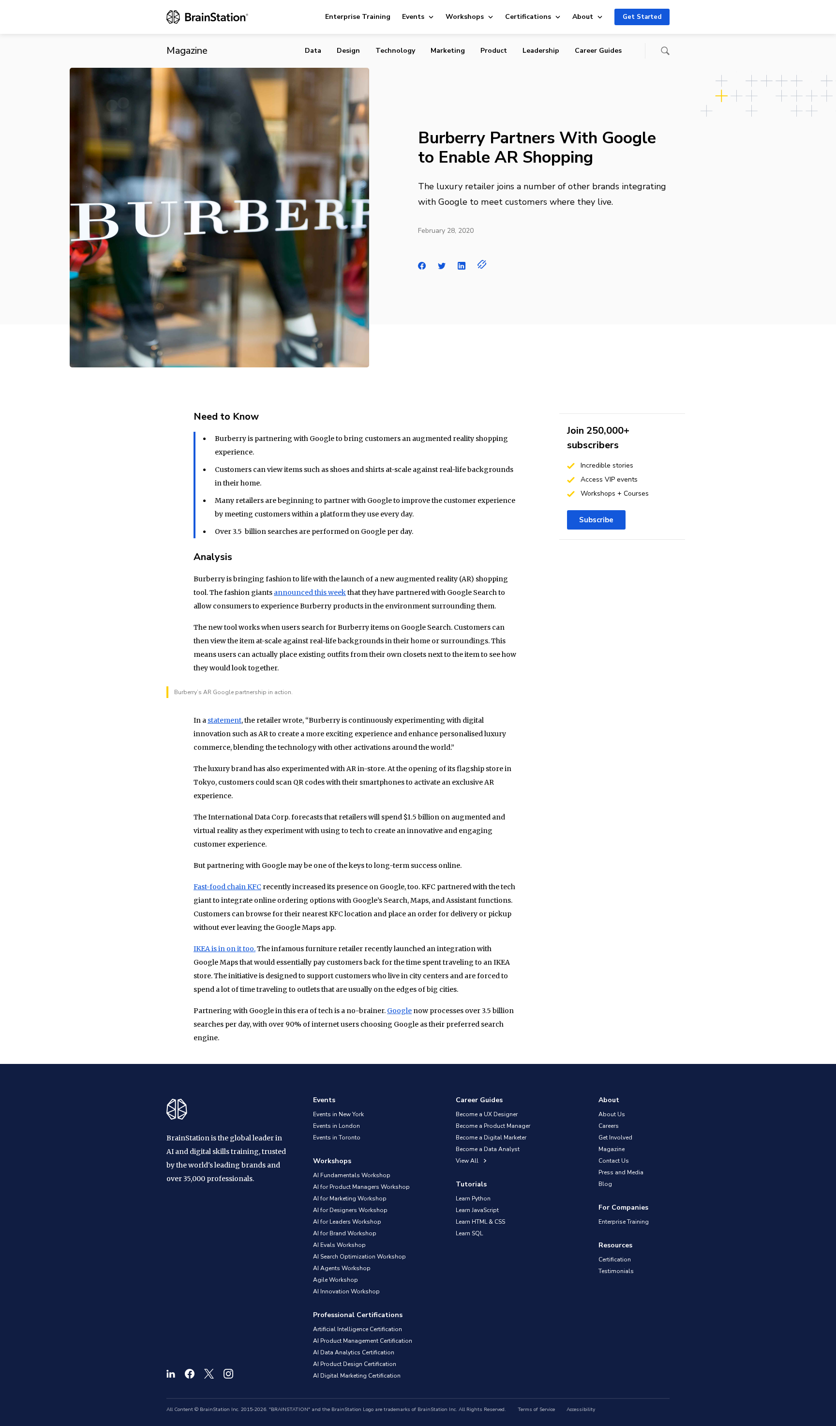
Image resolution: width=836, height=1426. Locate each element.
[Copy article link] (482, 264)
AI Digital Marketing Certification (357, 1376)
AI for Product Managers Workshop (361, 1187)
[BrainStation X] (209, 1374)
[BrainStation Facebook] (189, 1374)
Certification (614, 1259)
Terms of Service (536, 1409)
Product (493, 50)
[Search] (665, 50)
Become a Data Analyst (488, 1149)
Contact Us (613, 1161)
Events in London (336, 1126)
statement (224, 720)
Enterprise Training (357, 16)
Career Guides (598, 50)
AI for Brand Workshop (344, 1233)
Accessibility (581, 1409)
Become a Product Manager (493, 1126)
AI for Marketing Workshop (350, 1198)
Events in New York (338, 1114)
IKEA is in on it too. (224, 948)
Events (413, 16)
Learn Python (473, 1198)
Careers (608, 1126)
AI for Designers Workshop (350, 1210)
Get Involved (615, 1137)
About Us (611, 1114)
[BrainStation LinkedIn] (170, 1374)
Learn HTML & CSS (480, 1222)
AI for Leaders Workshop (347, 1222)
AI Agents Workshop (342, 1268)
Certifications (528, 16)
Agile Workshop (335, 1280)
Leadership (540, 50)
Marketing (448, 50)
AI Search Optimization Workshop (359, 1256)
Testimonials (616, 1271)
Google (399, 1010)
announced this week (310, 592)
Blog (605, 1184)
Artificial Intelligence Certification (357, 1329)
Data (313, 50)
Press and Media (620, 1172)
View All (468, 1161)
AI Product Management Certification (362, 1341)
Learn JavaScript (477, 1210)
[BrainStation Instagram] (228, 1374)
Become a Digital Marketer (491, 1137)
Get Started (642, 17)
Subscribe (596, 520)
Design (348, 50)
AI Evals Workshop (339, 1245)
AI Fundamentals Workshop (351, 1175)
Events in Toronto (336, 1137)
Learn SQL (469, 1233)
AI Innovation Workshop (346, 1291)
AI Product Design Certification (354, 1364)
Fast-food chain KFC (227, 886)
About (582, 16)
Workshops (465, 16)
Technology (395, 50)
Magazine (611, 1149)
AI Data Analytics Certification (353, 1352)
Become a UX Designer (487, 1114)
